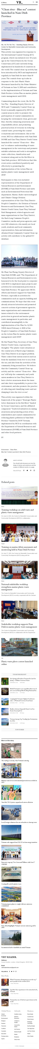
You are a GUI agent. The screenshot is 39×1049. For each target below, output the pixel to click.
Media (15, 1034)
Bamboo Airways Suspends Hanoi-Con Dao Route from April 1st (22, 710)
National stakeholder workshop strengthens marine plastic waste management (15, 587)
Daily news (17, 1039)
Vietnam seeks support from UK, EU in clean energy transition (19, 842)
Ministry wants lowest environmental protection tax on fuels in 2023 (19, 781)
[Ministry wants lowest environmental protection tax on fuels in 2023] (11, 770)
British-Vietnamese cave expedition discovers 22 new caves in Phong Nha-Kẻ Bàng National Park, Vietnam (23, 690)
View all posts (17, 470)
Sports (3, 1038)
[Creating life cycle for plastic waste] (11, 874)
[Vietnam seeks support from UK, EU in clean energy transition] (11, 832)
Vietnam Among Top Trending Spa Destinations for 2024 (23, 720)
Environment (5, 449)
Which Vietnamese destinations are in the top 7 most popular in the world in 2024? (23, 980)
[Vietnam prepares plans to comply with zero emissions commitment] (11, 894)
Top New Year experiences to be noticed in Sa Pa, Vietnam (24, 990)
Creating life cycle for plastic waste (11, 884)
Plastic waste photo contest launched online (17, 662)
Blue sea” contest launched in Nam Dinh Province (16, 452)
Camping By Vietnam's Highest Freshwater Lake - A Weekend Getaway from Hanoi (22, 699)
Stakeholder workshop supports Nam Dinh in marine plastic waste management (19, 625)
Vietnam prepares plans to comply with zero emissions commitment (16, 905)
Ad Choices (17, 1029)
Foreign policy (4, 1036)
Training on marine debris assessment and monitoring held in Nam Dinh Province (19, 548)
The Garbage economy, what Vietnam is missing (15, 761)
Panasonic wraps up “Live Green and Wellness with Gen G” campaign (18, 863)
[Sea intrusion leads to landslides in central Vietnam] (11, 937)
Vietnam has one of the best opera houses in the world (23, 1000)
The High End (30, 1028)
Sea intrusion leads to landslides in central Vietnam (15, 947)
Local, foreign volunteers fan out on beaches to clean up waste (19, 822)
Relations (16, 1037)
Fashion (3, 1023)
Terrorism (3, 1026)
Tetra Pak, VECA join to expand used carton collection (17, 802)
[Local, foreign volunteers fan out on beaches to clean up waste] (11, 812)
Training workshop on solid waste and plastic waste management (17, 511)
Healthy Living (17, 1014)
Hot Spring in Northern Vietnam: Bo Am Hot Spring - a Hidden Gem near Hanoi (23, 679)
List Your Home (31, 1031)
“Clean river (13, 449)
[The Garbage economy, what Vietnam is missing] (11, 750)
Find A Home (30, 1019)
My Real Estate (31, 1026)
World (28, 1033)
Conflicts (3, 1028)
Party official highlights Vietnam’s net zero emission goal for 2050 (18, 926)
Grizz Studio (30, 1036)
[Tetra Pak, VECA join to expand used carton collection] (11, 792)
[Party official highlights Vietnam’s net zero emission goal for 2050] (11, 916)
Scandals (3, 1031)
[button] (3, 2)
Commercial (30, 1016)
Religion (3, 1021)
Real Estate (30, 1014)
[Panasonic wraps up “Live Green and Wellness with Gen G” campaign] (11, 852)
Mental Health (17, 1031)
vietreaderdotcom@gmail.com (10, 967)
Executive (3, 1033)
